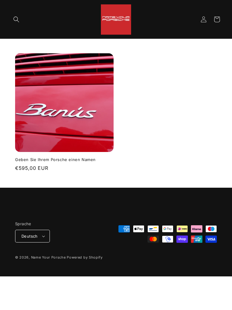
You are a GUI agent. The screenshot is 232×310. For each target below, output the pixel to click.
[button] (16, 19)
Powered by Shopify (85, 257)
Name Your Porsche (48, 257)
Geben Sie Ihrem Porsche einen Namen (55, 159)
